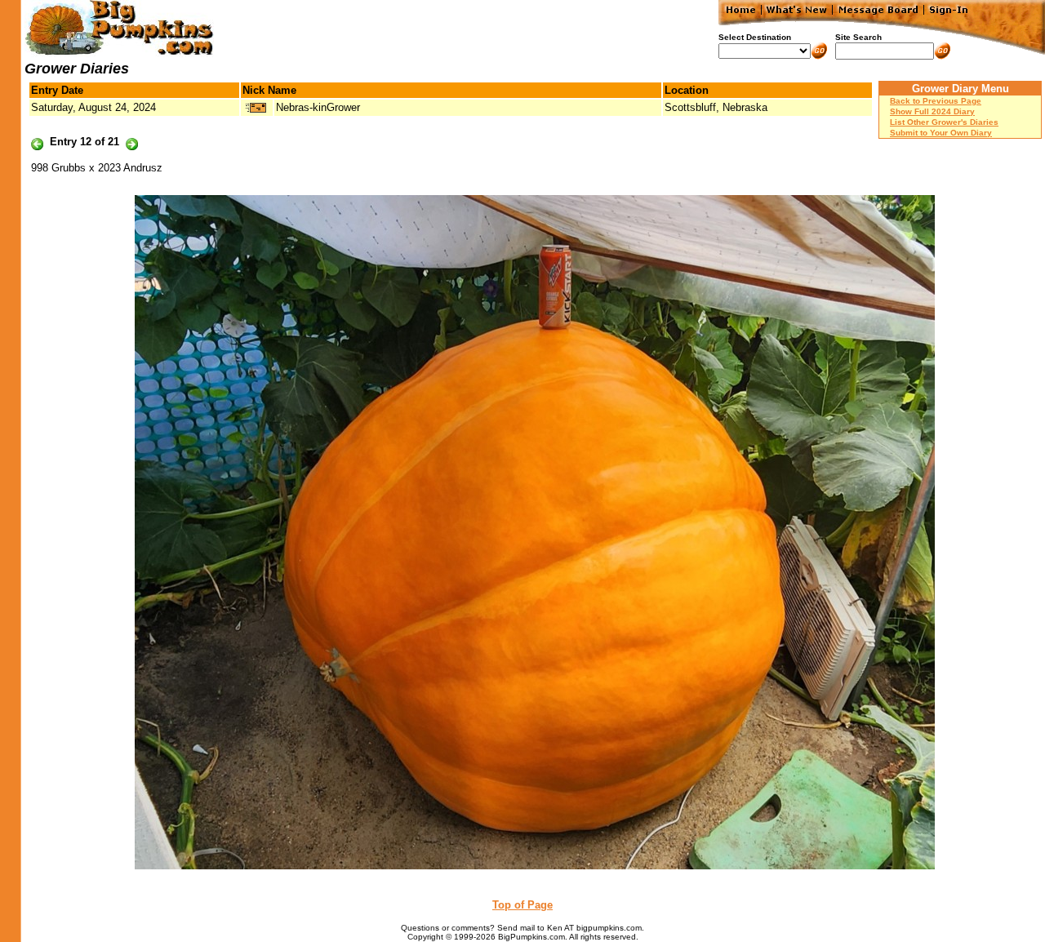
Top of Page (522, 905)
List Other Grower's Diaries (944, 122)
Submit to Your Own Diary (941, 132)
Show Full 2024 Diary (932, 111)
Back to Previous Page (935, 100)
